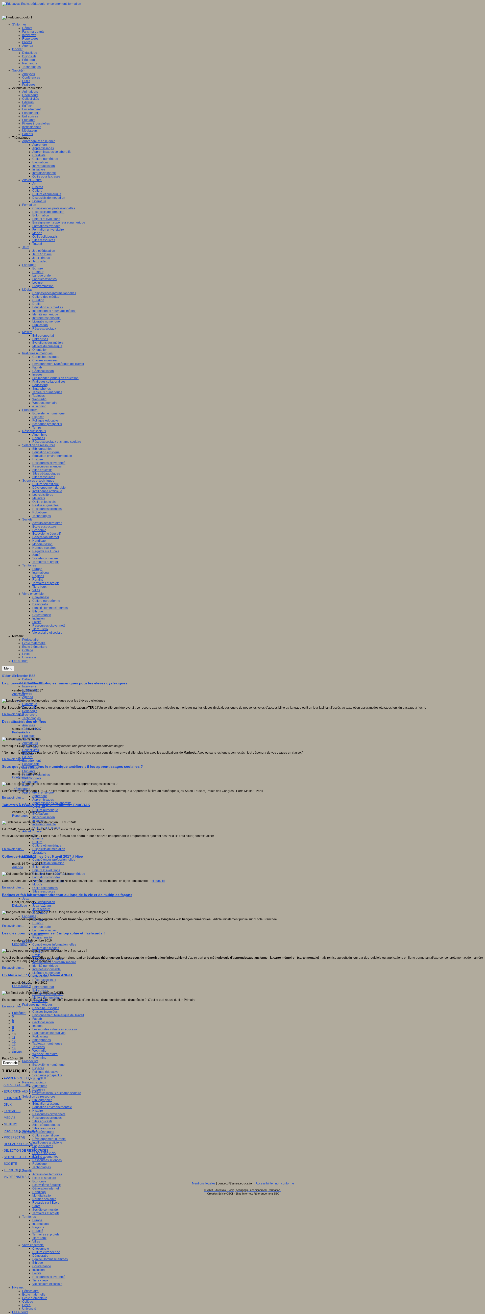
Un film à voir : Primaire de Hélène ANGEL (37, 975)
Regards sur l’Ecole (45, 1202)
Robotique (39, 1164)
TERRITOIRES (14, 1170)
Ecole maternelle (33, 1294)
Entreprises (40, 990)
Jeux (25, 898)
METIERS (10, 1124)
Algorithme (39, 1086)
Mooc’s (37, 884)
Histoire (37, 1110)
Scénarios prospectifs (47, 1075)
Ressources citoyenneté (48, 1114)
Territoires (29, 1217)
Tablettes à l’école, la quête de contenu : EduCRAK (46, 805)
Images (37, 1026)
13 (14, 1045)
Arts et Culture (32, 831)
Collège (27, 1301)
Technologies (31, 718)
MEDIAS (9, 1118)
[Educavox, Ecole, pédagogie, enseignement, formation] (41, 4)
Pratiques (28, 736)
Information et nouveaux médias (54, 962)
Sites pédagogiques (46, 1125)
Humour (37, 923)
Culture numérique (45, 810)
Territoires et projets (45, 1213)
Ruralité (37, 1231)
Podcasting (40, 1036)
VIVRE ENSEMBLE (17, 1177)
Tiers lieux (39, 1238)
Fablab (37, 1019)
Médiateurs (30, 782)
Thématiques (21, 789)
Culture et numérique (46, 845)
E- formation (40, 867)
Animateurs (30, 743)
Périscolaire (30, 1291)
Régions (38, 1227)
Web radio (39, 1050)
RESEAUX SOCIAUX (18, 1144)
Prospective (30, 1061)
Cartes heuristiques (45, 1008)
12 (14, 1041)
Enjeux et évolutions (46, 870)
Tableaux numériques (47, 1043)
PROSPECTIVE (14, 1137)
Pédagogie (29, 711)
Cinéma (37, 838)
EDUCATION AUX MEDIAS (22, 1091)
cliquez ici (158, 881)
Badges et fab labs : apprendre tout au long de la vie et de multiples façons (67, 895)
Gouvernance (41, 1266)
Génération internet (45, 1188)
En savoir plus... (13, 714)
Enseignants (30, 764)
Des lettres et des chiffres (24, 722)
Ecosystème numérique (48, 1065)
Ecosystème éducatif (46, 1185)
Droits (36, 955)
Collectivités (30, 750)
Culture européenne (46, 1252)
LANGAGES (12, 1111)
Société (27, 1171)
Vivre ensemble (33, 1245)
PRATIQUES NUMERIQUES (23, 1131)
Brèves (27, 693)
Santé (36, 1206)
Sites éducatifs (42, 1121)
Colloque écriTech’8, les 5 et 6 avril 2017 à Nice (42, 856)
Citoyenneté (40, 1248)
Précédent (19, 1013)
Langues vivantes (44, 930)
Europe (37, 1220)
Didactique (29, 704)
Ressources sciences (47, 1118)
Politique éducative (45, 1072)
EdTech (27, 757)
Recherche (29, 714)
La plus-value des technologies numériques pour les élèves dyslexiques (64, 683)
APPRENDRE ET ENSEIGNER (25, 1078)
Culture (37, 842)
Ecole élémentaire (34, 1298)
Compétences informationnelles (54, 944)
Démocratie (40, 1255)
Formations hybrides (46, 877)
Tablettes (38, 1047)
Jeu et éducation (43, 902)
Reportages (20, 815)
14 (14, 1048)
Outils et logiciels (44, 1153)
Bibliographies (42, 1100)
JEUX (8, 1104)
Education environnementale (52, 1107)
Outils (26, 732)
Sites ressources (43, 891)
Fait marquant (21, 986)
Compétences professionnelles (53, 859)
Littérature (39, 852)
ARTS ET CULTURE (17, 1085)
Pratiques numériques (37, 1004)
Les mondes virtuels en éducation (55, 1029)
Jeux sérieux (41, 909)
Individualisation (43, 817)
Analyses (28, 725)
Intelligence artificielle (47, 1142)
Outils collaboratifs (45, 888)
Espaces (38, 1068)
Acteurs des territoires (47, 1174)
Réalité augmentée (45, 1156)
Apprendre (39, 796)
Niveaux (17, 1287)
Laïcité (36, 1273)
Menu (8, 668)
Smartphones (41, 1040)
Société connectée (45, 1209)
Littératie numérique (46, 973)
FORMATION (12, 1098)
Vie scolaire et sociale (47, 1284)
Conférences (21, 777)
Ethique (37, 1263)
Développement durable (49, 1139)
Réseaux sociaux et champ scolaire (56, 1093)
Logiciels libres (42, 1146)
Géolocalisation (43, 1022)
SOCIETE (10, 1164)
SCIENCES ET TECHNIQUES (24, 1157)
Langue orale (41, 927)
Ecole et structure (44, 1178)
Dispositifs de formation (48, 863)
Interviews (29, 686)
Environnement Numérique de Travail (58, 1015)
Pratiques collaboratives (48, 1033)
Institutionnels (31, 778)
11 (13, 1037)
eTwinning (39, 1057)
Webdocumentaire (45, 1054)
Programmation (43, 937)
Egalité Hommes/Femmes (50, 1259)
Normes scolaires (44, 1199)
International (41, 1224)
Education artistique (46, 1103)
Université (29, 1308)
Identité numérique (45, 966)
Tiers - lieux (40, 1280)
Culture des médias (45, 948)
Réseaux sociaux (44, 980)
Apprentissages (43, 799)
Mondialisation (42, 1195)
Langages (29, 916)
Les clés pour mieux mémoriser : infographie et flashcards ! (53, 933)
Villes (36, 1241)
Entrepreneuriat (43, 987)
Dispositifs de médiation (48, 849)
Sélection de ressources (38, 1096)
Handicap (39, 1192)
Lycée (26, 1305)
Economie (39, 1181)
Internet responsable (46, 969)
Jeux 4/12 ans (42, 905)
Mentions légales (203, 1183)
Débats (27, 679)
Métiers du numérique (47, 997)
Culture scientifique (45, 1135)
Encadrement (31, 760)
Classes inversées (45, 1011)
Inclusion (38, 1270)
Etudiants (28, 771)
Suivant (17, 1052)
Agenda (27, 697)
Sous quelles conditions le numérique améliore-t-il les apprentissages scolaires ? (72, 766)
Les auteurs (20, 1312)
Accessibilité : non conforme (275, 1183)
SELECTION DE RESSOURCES (26, 1150)
